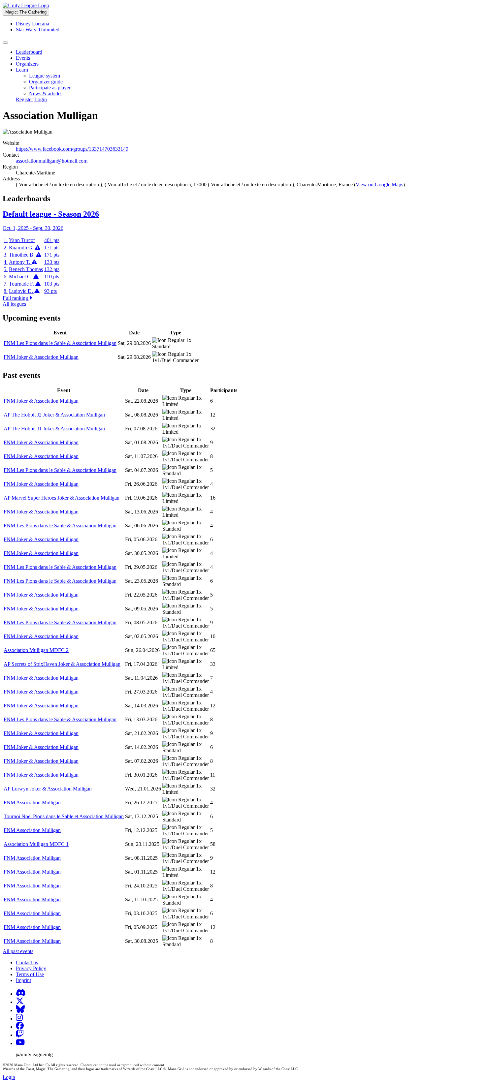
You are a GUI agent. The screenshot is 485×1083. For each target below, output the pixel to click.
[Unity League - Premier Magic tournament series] (26, 5)
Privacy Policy (31, 968)
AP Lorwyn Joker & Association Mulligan (48, 788)
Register (24, 99)
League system (44, 75)
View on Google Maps (379, 184)
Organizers (27, 64)
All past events (18, 951)
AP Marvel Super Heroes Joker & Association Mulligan (61, 498)
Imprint (23, 980)
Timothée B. (22, 255)
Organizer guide (46, 81)
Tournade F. (22, 284)
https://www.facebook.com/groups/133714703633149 (72, 149)
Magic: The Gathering (26, 12)
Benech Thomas (26, 269)
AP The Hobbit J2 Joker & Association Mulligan (54, 415)
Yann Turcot (22, 240)
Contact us (27, 962)
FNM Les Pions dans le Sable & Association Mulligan (60, 343)
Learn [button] (22, 70)
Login (40, 99)
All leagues (14, 304)
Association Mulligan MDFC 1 (36, 844)
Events (23, 58)
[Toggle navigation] (5, 43)
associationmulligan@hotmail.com (51, 161)
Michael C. (21, 276)
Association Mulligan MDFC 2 (36, 650)
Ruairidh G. (22, 247)
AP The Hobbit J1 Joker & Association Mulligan (54, 428)
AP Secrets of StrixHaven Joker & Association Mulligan (62, 664)
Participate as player (50, 87)
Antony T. (20, 262)
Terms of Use (30, 974)
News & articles (45, 93)
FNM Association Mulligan (32, 802)
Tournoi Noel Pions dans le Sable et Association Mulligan (64, 816)
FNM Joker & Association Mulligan (41, 357)
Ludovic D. (21, 291)
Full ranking (16, 298)
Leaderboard (29, 52)
